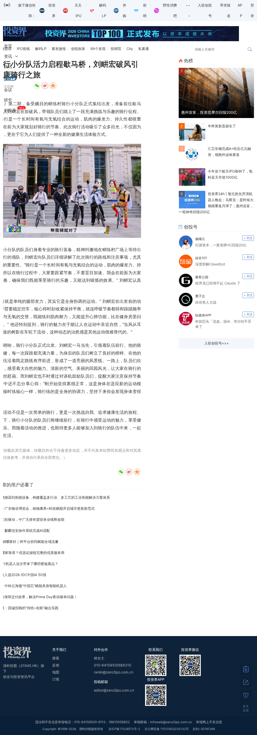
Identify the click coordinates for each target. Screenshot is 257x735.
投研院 (116, 48)
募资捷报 (59, 48)
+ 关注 (248, 238)
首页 (8, 45)
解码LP (40, 48)
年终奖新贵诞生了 (222, 126)
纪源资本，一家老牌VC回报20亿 (220, 245)
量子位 (200, 296)
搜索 (55, 658)
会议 (8, 89)
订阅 (55, 679)
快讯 (8, 66)
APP (240, 10)
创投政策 (78, 48)
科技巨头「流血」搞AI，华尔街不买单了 (223, 324)
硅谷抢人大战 (205, 302)
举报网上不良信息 (209, 722)
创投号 (10, 110)
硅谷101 (201, 258)
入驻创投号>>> (216, 343)
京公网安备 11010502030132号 (167, 729)
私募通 (143, 48)
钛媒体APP (203, 315)
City (129, 48)
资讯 (8, 56)
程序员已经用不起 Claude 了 (217, 283)
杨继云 (200, 239)
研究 (8, 99)
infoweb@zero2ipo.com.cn (171, 722)
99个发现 (97, 48)
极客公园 (201, 277)
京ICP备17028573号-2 (124, 729)
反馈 (55, 665)
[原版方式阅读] (245, 669)
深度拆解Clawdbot (210, 264)
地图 (55, 672)
